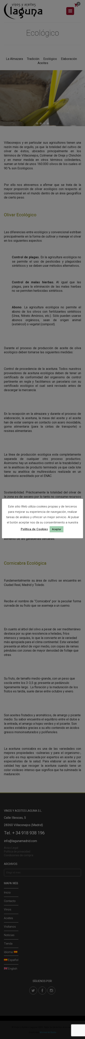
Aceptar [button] (56, 529)
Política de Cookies (34, 529)
